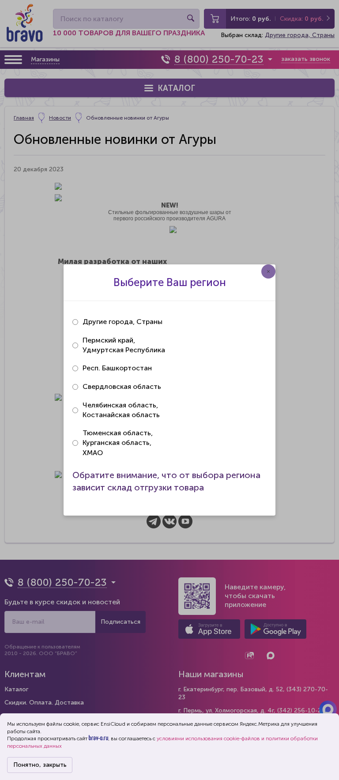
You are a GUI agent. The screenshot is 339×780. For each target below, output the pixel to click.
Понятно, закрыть (40, 765)
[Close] (268, 271)
